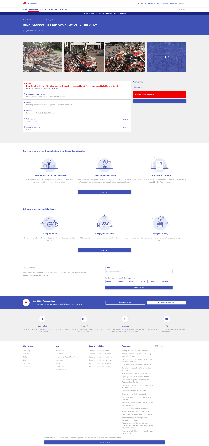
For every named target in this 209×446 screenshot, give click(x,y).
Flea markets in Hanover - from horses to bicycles (137, 432)
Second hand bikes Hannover (101, 360)
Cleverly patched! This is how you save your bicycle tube (137, 360)
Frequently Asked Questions (67, 357)
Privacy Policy (61, 370)
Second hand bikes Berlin (99, 351)
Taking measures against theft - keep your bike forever (136, 355)
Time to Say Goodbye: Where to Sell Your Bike (136, 369)
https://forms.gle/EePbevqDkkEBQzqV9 (42, 88)
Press (58, 363)
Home (25, 9)
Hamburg (143, 4)
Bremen (164, 4)
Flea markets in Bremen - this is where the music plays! (137, 404)
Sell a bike (60, 354)
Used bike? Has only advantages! (135, 408)
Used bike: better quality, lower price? (137, 414)
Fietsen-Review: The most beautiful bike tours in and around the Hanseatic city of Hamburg (137, 425)
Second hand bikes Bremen (100, 354)
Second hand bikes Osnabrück (101, 366)
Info (41, 9)
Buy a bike (60, 351)
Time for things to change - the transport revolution (134, 419)
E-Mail (107, 267)
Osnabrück (182, 4)
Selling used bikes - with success (135, 351)
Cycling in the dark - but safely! (134, 394)
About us (59, 360)
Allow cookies (105, 442)
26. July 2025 (50, 20)
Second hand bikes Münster (100, 363)
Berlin (158, 4)
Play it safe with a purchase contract (136, 365)
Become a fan (125, 302)
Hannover (173, 4)
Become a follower (167, 302)
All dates (160, 101)
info (125, 119)
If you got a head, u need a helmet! (136, 377)
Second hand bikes (50, 9)
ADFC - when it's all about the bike (136, 411)
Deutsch (183, 10)
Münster (151, 4)
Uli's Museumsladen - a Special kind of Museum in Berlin (137, 386)
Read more (104, 192)
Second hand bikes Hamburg (100, 357)
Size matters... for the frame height (136, 373)
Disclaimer (60, 366)
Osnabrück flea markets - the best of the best (136, 398)
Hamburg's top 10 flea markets (134, 391)
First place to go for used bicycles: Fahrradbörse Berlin (135, 381)
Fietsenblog (63, 9)
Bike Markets (33, 9)
